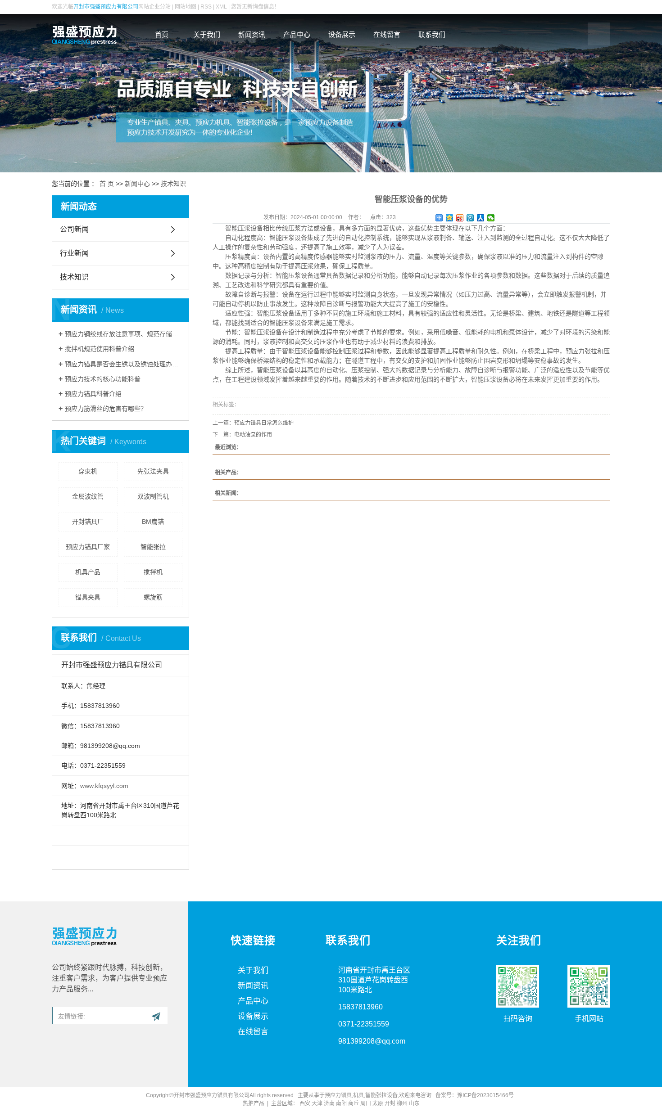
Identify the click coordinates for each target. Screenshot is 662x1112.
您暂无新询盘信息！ (255, 7)
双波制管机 (153, 496)
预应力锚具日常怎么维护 (264, 423)
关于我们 (206, 34)
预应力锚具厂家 (88, 546)
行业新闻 (74, 253)
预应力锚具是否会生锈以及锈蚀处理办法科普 (123, 364)
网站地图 (185, 7)
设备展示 (341, 34)
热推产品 (253, 1103)
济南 (329, 1103)
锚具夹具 (87, 597)
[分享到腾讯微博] (470, 217)
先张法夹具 (153, 471)
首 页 (107, 183)
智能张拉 (153, 546)
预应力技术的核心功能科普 (103, 379)
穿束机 (87, 471)
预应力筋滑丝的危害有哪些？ (106, 408)
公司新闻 (74, 229)
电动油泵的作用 (253, 435)
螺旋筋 (153, 597)
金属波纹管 (88, 496)
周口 (365, 1103)
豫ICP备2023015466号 (487, 1095)
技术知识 (173, 183)
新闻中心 (137, 183)
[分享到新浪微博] (460, 217)
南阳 (341, 1103)
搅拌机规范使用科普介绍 (99, 348)
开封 (390, 1103)
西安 (304, 1103)
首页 (161, 34)
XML (221, 7)
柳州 (402, 1103)
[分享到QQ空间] (449, 217)
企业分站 (160, 7)
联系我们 (431, 34)
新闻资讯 (251, 34)
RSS (206, 7)
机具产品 (87, 572)
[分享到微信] (491, 217)
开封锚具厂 (88, 521)
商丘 (353, 1103)
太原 (377, 1103)
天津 (317, 1103)
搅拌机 (153, 572)
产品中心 (296, 34)
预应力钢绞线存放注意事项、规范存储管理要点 (123, 334)
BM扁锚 (153, 521)
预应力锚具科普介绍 (93, 393)
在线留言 (386, 34)
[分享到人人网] (481, 217)
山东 (414, 1103)
